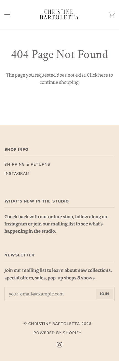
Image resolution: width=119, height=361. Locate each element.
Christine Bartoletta (54, 323)
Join (104, 294)
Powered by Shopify (57, 333)
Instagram (17, 173)
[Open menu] (12, 14)
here (103, 75)
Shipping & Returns (27, 164)
